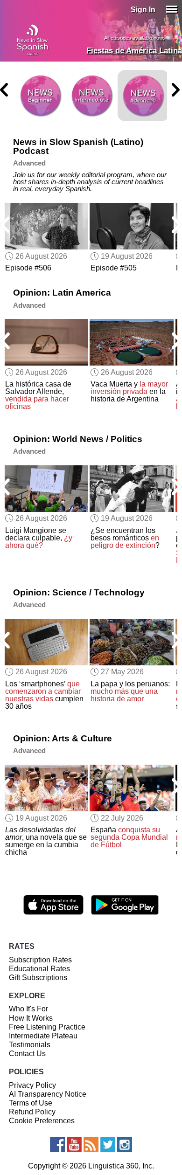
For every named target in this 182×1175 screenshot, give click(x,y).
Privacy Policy (32, 1085)
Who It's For (28, 1009)
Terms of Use (30, 1103)
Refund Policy (32, 1112)
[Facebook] (57, 1144)
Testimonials (29, 1045)
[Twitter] (107, 1144)
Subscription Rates (40, 960)
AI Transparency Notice (47, 1094)
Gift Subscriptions (38, 977)
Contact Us (27, 1054)
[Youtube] (74, 1144)
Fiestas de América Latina (134, 50)
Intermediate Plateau (43, 1036)
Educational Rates (39, 969)
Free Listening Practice (47, 1027)
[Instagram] (124, 1144)
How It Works (31, 1018)
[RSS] (91, 1144)
